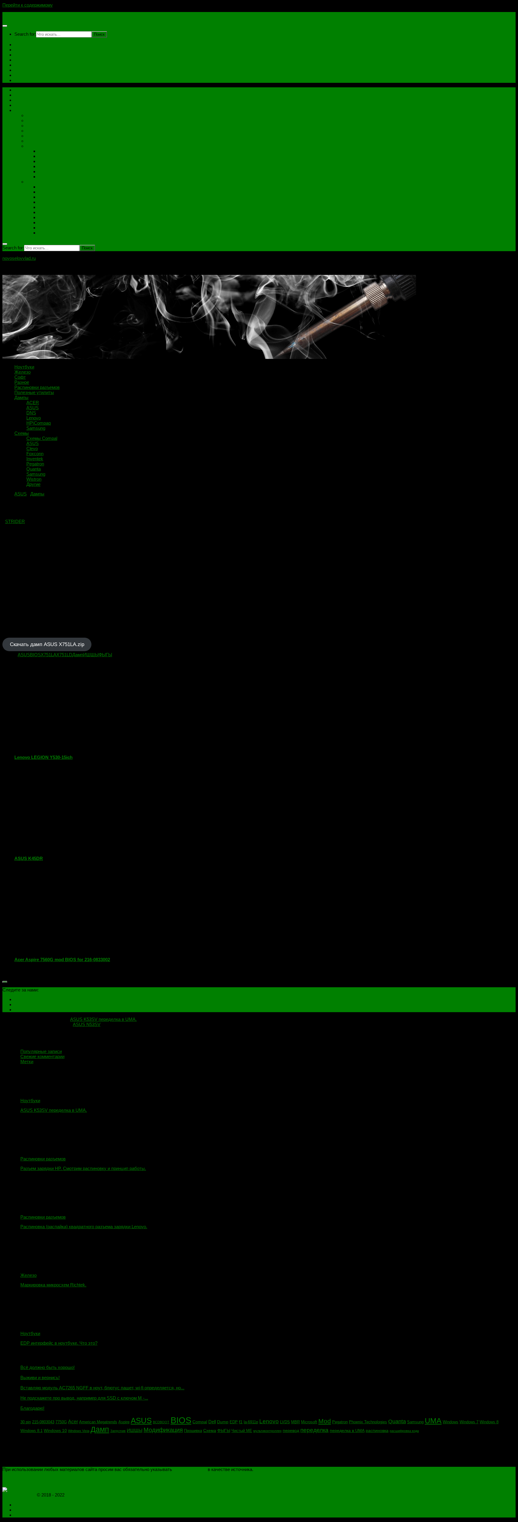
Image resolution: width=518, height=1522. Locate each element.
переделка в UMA (347, 1430)
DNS (43, 161)
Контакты (24, 49)
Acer (73, 1421)
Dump (222, 1421)
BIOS (35, 654)
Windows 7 (469, 1422)
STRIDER (15, 521)
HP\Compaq (50, 171)
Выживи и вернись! (40, 1377)
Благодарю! (32, 1408)
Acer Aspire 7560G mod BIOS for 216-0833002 (62, 959)
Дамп (77, 654)
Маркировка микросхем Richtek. (53, 1284)
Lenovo (45, 166)
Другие (45, 232)
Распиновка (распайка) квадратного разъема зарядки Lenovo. (83, 1226)
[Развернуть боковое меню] (4, 982)
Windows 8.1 (31, 1431)
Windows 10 (55, 1430)
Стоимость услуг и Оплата (42, 54)
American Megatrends (98, 1422)
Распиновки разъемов (49, 130)
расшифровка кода (404, 1431)
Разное (33, 125)
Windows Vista (78, 1431)
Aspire (124, 1422)
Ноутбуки (24, 65)
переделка (314, 1430)
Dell (212, 1421)
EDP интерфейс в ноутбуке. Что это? (58, 1343)
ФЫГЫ (105, 654)
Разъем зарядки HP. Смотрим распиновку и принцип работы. (83, 1168)
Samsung (47, 176)
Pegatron (47, 217)
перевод (291, 1430)
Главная (22, 44)
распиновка (377, 1430)
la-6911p (251, 1422)
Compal (199, 1421)
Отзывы (22, 59)
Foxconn (46, 202)
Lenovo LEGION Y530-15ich (43, 757)
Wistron (45, 227)
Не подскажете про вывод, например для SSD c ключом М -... (84, 1397)
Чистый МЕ (241, 1431)
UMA (433, 1421)
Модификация (163, 1430)
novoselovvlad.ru (19, 14)
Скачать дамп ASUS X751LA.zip (47, 644)
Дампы (21, 70)
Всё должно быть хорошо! (47, 1367)
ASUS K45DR (28, 858)
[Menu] (4, 26)
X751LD (64, 654)
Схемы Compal (53, 186)
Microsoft (309, 1422)
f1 (241, 1421)
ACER (44, 151)
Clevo (44, 197)
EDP (234, 1422)
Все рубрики (27, 110)
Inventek (46, 207)
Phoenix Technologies (368, 1422)
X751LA (48, 654)
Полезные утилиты (46, 135)
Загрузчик (118, 1431)
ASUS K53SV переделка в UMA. (53, 1110)
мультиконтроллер (267, 1431)
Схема (209, 1430)
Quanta (45, 212)
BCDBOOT (161, 1422)
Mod (324, 1421)
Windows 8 (489, 1422)
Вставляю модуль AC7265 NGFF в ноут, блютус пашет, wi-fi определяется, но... (102, 1387)
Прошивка (193, 1431)
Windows (450, 1422)
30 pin (25, 1422)
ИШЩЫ (91, 654)
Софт (20, 75)
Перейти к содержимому (27, 5)
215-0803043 (43, 1422)
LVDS (285, 1422)
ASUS (44, 156)
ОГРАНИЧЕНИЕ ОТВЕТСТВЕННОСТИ (43, 1479)
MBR (295, 1422)
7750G (61, 1422)
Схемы (21, 80)
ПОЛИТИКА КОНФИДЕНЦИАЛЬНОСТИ (44, 1474)
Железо (34, 115)
